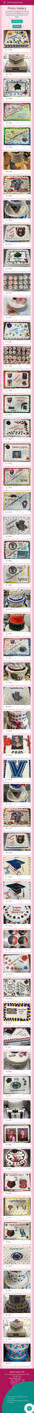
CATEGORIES (17, 21)
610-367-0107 (17, 1376)
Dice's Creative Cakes (15, 2)
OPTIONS (17, 26)
